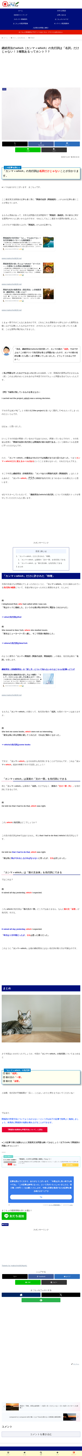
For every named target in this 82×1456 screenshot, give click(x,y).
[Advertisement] (41, 70)
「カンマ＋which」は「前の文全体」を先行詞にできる (41, 563)
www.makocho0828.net (12, 258)
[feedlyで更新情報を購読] (41, 1300)
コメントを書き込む (41, 1434)
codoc (71, 1205)
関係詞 (6, 1224)
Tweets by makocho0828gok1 (14, 1266)
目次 (38, 551)
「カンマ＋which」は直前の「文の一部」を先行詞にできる (42, 560)
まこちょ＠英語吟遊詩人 (55, 1205)
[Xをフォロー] (60, 1295)
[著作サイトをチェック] (21, 1295)
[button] (54, 149)
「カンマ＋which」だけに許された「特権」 (34, 556)
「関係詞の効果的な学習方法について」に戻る (25, 1129)
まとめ (20, 567)
